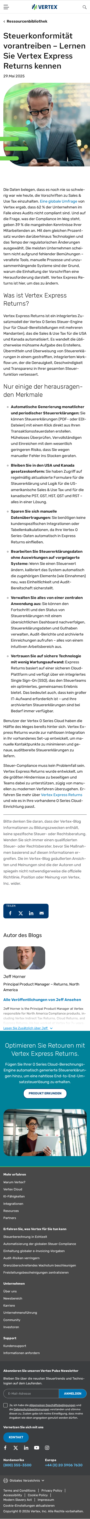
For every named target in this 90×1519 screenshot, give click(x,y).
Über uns (10, 1297)
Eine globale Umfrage (58, 207)
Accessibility (12, 1501)
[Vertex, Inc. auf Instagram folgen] (47, 1454)
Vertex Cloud (12, 1195)
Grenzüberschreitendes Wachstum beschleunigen (39, 1272)
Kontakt (16, 1443)
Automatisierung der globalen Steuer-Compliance (39, 1250)
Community (11, 1326)
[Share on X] (20, 919)
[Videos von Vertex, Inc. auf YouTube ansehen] (36, 1454)
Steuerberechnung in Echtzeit (25, 1243)
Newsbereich (12, 1305)
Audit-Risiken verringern (21, 1264)
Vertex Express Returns (61, 801)
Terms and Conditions (19, 1497)
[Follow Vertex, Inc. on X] (15, 1454)
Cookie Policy (38, 1501)
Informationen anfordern (21, 1359)
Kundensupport (14, 1352)
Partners (9, 1224)
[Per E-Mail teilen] (41, 919)
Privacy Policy (51, 1497)
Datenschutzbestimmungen (31, 1415)
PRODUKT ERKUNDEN (45, 1100)
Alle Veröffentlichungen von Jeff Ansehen (42, 1006)
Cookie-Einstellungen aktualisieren (29, 1512)
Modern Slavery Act (17, 1506)
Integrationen (13, 1210)
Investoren (11, 1333)
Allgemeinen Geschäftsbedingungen (52, 1411)
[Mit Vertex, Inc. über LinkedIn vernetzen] (26, 1454)
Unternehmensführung (20, 1319)
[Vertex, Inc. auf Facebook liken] (5, 1454)
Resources (11, 1217)
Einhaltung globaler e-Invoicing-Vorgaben (34, 1257)
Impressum (46, 1506)
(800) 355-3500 (17, 1471)
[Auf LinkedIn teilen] (31, 919)
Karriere (9, 1312)
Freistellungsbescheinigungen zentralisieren (36, 1279)
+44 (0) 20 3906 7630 (63, 1471)
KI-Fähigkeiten (14, 1203)
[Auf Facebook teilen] (10, 919)
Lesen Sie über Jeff (25, 1034)
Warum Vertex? (14, 1188)
